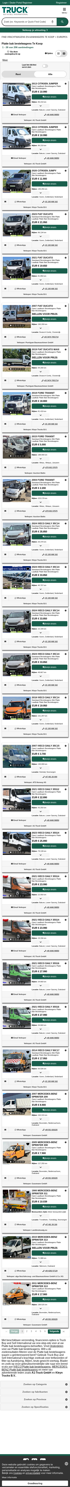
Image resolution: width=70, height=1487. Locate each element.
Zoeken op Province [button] (35, 1399)
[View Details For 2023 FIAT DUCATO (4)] (17, 224)
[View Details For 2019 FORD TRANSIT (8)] (17, 403)
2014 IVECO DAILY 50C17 (45, 1050)
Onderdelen (56, 1346)
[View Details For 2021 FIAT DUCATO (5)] (17, 268)
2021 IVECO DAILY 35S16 (45, 963)
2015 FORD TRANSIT (43, 436)
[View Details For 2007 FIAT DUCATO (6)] (17, 316)
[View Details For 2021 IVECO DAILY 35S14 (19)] (17, 886)
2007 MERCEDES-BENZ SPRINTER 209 (44, 1095)
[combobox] (34, 22)
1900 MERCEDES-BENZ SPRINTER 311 (44, 1192)
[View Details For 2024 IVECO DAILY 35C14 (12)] (17, 577)
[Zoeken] (62, 22)
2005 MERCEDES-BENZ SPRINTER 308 (44, 1143)
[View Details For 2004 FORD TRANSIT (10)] (17, 490)
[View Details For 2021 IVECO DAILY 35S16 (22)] (17, 1017)
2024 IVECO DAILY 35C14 (45, 523)
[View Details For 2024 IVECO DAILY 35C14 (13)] (17, 621)
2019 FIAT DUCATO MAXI (45, 349)
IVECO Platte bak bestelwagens (32, 1366)
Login (5, 2)
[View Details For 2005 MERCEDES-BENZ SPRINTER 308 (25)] (17, 1152)
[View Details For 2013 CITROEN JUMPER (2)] (17, 137)
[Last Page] (63, 1331)
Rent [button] (18, 74)
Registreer (27, 2)
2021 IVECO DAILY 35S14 (45, 876)
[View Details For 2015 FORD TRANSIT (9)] (17, 447)
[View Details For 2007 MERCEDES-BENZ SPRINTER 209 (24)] (17, 1104)
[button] (49, 53)
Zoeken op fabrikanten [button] (35, 1391)
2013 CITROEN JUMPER (45, 83)
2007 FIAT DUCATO (42, 306)
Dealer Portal (16, 2)
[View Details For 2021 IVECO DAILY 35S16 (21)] (17, 973)
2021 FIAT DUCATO (42, 257)
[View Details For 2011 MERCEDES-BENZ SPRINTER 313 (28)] (17, 1293)
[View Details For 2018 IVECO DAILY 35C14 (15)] (17, 708)
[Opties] (66, 84)
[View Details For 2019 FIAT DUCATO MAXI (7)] (17, 360)
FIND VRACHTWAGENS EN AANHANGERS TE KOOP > (29, 37)
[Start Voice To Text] (52, 21)
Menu (64, 13)
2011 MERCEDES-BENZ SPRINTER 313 (44, 1285)
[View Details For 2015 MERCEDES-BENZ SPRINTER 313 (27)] (17, 1247)
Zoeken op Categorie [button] (35, 1384)
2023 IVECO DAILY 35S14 (45, 832)
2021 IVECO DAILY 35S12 (45, 789)
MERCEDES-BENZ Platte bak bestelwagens (35, 1368)
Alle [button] (50, 74)
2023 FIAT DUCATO (42, 214)
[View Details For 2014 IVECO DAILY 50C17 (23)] (17, 1060)
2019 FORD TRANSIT (43, 393)
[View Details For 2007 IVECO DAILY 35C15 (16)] (17, 756)
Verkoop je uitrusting (34, 31)
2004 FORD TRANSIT (43, 480)
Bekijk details (50, 97)
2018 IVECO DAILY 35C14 (45, 697)
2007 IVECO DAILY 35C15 (45, 745)
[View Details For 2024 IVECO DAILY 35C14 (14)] (17, 664)
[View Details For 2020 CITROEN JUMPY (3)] (17, 181)
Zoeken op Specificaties (35, 1407)
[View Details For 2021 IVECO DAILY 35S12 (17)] (17, 799)
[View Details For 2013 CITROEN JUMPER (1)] (17, 94)
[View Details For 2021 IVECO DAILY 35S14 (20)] (17, 930)
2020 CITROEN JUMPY (44, 170)
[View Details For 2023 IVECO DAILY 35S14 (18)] (17, 843)
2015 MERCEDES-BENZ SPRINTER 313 (44, 1238)
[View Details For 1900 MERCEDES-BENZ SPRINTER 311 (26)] (17, 1201)
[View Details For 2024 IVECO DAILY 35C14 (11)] (17, 534)
